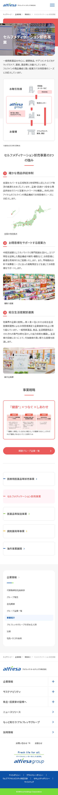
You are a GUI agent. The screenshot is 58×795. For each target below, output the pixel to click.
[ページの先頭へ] (50, 787)
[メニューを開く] (52, 5)
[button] (53, 681)
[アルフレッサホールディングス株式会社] (19, 5)
